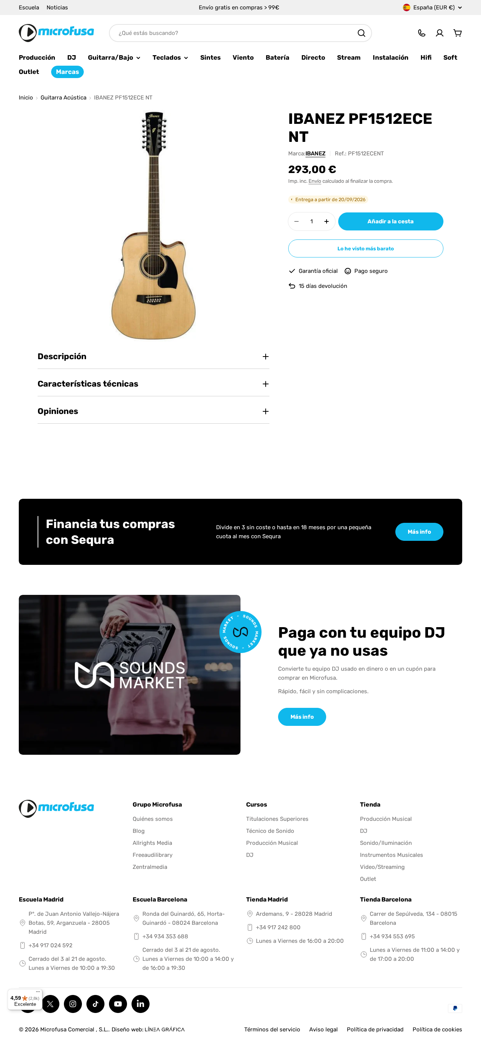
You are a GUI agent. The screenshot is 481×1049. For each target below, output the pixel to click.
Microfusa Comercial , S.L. (74, 1029)
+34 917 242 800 (278, 927)
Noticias (57, 7)
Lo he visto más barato (365, 248)
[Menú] (37, 993)
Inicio (26, 98)
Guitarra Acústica (63, 98)
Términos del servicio (272, 1029)
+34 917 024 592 (51, 945)
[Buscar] (361, 33)
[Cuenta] (439, 33)
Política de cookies (437, 1029)
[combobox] (240, 33)
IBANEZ (315, 153)
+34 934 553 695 (392, 936)
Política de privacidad (375, 1029)
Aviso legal (323, 1029)
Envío (315, 181)
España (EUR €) (434, 7)
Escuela (29, 7)
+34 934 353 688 (165, 936)
